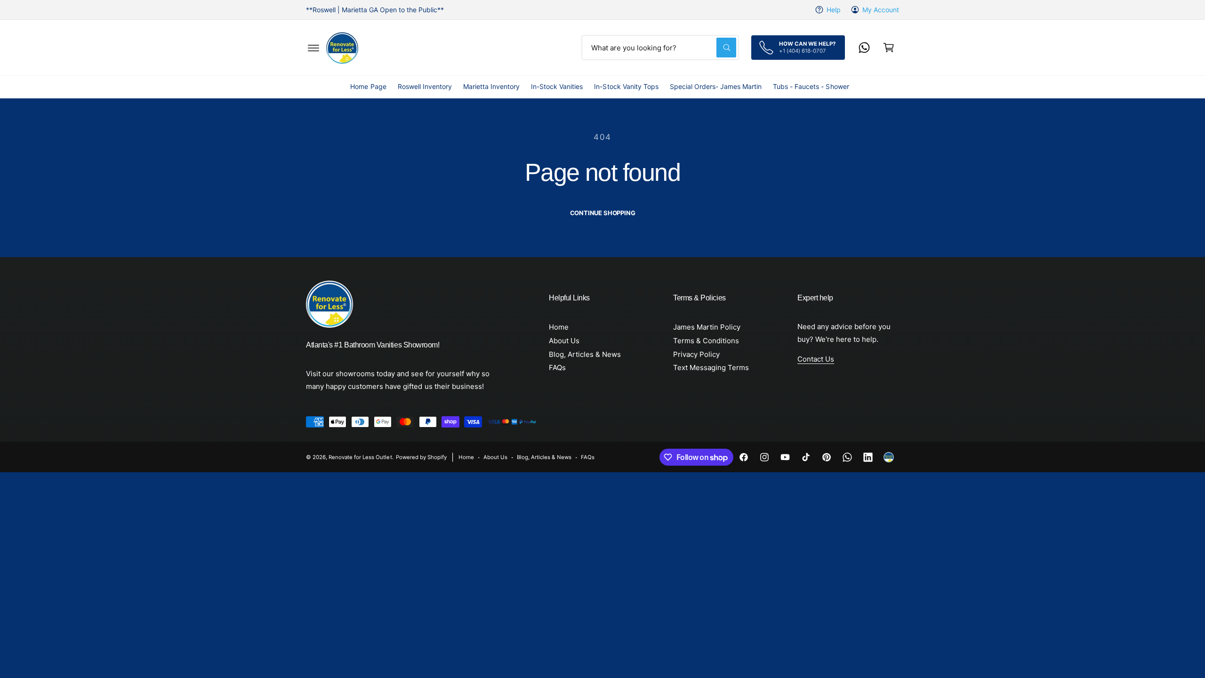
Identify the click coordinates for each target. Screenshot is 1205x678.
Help (834, 10)
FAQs (557, 367)
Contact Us (815, 359)
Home (559, 327)
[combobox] (660, 47)
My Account (880, 10)
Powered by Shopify (421, 457)
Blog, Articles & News (585, 354)
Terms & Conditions (706, 340)
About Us (564, 340)
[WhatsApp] (864, 47)
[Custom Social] (888, 457)
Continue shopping (602, 213)
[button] (313, 47)
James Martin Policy (706, 327)
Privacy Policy (696, 354)
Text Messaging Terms (711, 367)
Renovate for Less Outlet (360, 457)
